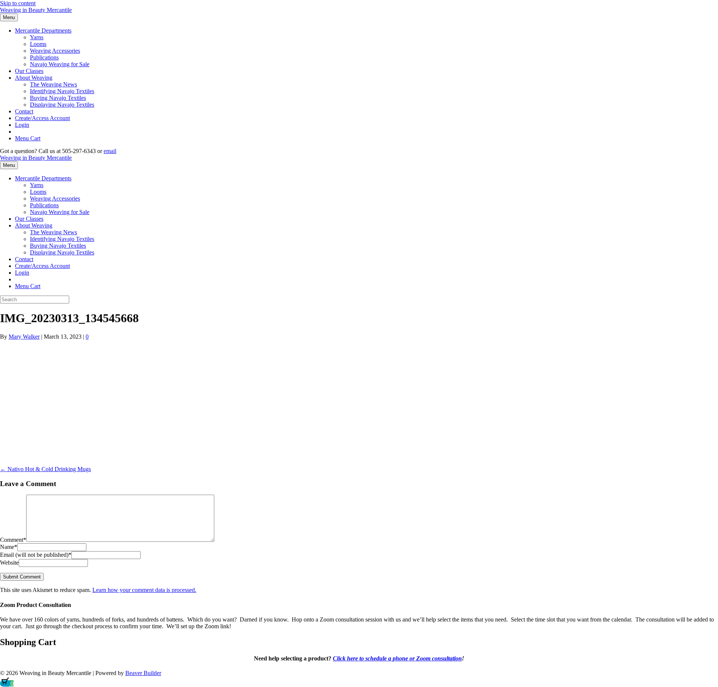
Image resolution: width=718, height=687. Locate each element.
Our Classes (29, 71)
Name (8, 547)
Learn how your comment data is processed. (144, 590)
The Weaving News (53, 84)
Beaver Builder (143, 673)
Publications (44, 57)
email (110, 151)
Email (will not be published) (35, 555)
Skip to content (18, 3)
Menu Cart (27, 138)
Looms (38, 44)
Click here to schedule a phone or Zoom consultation (397, 658)
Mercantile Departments (43, 30)
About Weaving (33, 77)
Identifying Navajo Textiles (62, 91)
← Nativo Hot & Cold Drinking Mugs (45, 469)
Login (22, 125)
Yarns (36, 37)
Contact (24, 111)
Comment (13, 540)
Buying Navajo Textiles (58, 98)
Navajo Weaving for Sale (59, 64)
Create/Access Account (42, 118)
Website (9, 562)
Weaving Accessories (55, 51)
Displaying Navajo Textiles (62, 104)
